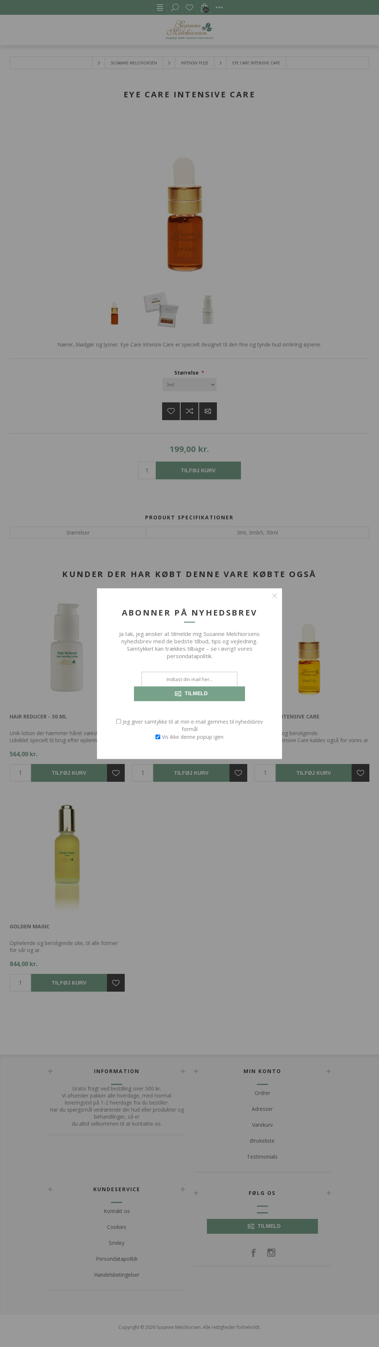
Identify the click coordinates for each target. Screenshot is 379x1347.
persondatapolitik (189, 656)
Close (274, 595)
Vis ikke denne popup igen (193, 736)
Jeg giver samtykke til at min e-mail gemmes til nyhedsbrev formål (193, 725)
